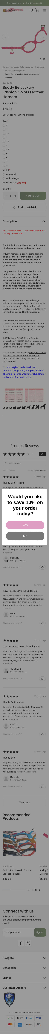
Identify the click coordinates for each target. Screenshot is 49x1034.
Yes (25, 525)
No (25, 536)
